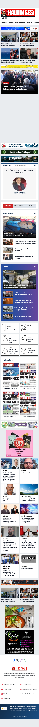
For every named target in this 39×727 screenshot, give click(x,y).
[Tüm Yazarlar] (35, 166)
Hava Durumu (27, 684)
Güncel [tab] (7, 206)
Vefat (9, 326)
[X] (17, 660)
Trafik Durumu (7, 689)
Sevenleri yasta (12, 329)
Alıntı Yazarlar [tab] (19, 166)
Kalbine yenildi (26, 473)
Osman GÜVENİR (19, 193)
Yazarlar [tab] (7, 166)
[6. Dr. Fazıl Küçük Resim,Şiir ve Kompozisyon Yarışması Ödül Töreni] (8, 242)
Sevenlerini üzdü (31, 340)
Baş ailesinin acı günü (31, 351)
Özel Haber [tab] (19, 206)
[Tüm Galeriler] (35, 213)
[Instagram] (21, 660)
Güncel (4, 22)
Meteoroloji (26, 497)
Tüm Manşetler (8, 694)
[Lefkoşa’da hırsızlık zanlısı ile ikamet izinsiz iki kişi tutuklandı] (29, 509)
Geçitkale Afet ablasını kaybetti (13, 351)
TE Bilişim (24, 716)
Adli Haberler (26, 516)
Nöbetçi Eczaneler (9, 684)
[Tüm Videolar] (35, 267)
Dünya (29, 22)
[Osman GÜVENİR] (19, 184)
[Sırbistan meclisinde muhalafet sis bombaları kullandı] (8, 294)
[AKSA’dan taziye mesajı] (29, 559)
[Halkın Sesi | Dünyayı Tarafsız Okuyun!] (18, 12)
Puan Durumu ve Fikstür (30, 689)
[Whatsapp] (24, 660)
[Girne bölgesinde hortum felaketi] (8, 250)
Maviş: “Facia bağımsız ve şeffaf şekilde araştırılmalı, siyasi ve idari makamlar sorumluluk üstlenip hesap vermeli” (10, 545)
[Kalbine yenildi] (29, 463)
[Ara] (3, 18)
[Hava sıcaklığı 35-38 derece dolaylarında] (29, 489)
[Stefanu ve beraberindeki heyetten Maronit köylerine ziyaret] (10, 559)
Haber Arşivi (7, 698)
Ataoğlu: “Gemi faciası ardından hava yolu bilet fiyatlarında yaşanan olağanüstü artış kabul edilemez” (28, 544)
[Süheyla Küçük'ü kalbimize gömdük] (8, 257)
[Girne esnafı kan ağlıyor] (8, 316)
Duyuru (5, 471)
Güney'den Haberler (17, 22)
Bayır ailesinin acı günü (13, 340)
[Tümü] (35, 360)
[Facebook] (14, 660)
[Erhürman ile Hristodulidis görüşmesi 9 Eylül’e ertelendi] (10, 509)
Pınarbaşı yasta (30, 329)
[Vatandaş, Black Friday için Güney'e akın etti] (8, 309)
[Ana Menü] (6, 18)
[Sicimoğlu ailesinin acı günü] (10, 489)
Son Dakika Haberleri (28, 694)
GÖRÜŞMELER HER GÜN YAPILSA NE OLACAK (19, 172)
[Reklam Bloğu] (19, 28)
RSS (5, 708)
